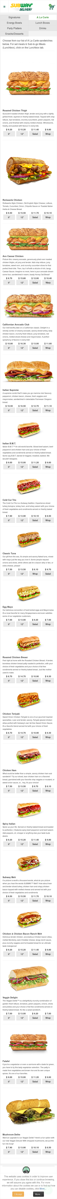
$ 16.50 (22, 405)
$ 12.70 (35, 405)
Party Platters (14, 28)
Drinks (42, 28)
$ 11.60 (48, 343)
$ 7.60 (48, 619)
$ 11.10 (48, 405)
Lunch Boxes (43, 22)
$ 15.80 (22, 278)
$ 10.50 (9, 405)
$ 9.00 (9, 462)
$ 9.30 (48, 676)
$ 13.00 (35, 343)
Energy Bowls (14, 22)
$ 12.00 (35, 278)
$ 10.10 (48, 212)
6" (9, 133)
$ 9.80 (48, 129)
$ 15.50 (22, 212)
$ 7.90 (9, 515)
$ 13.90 (22, 515)
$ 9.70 (9, 278)
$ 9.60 (48, 462)
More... (43, 1188)
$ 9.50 (9, 212)
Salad (35, 133)
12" (22, 133)
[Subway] (21, 6)
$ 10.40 (48, 278)
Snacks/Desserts (14, 33)
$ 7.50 (9, 569)
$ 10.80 (9, 343)
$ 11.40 (35, 129)
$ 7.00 (9, 619)
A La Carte (43, 17)
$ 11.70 (35, 212)
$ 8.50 (48, 515)
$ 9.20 (9, 129)
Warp (48, 282)
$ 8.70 (9, 676)
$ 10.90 (35, 676)
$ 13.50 (22, 569)
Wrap (48, 133)
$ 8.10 (35, 569)
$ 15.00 (22, 462)
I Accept (18, 1194)
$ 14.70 (22, 676)
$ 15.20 (22, 129)
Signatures (14, 17)
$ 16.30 (22, 343)
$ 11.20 (35, 462)
